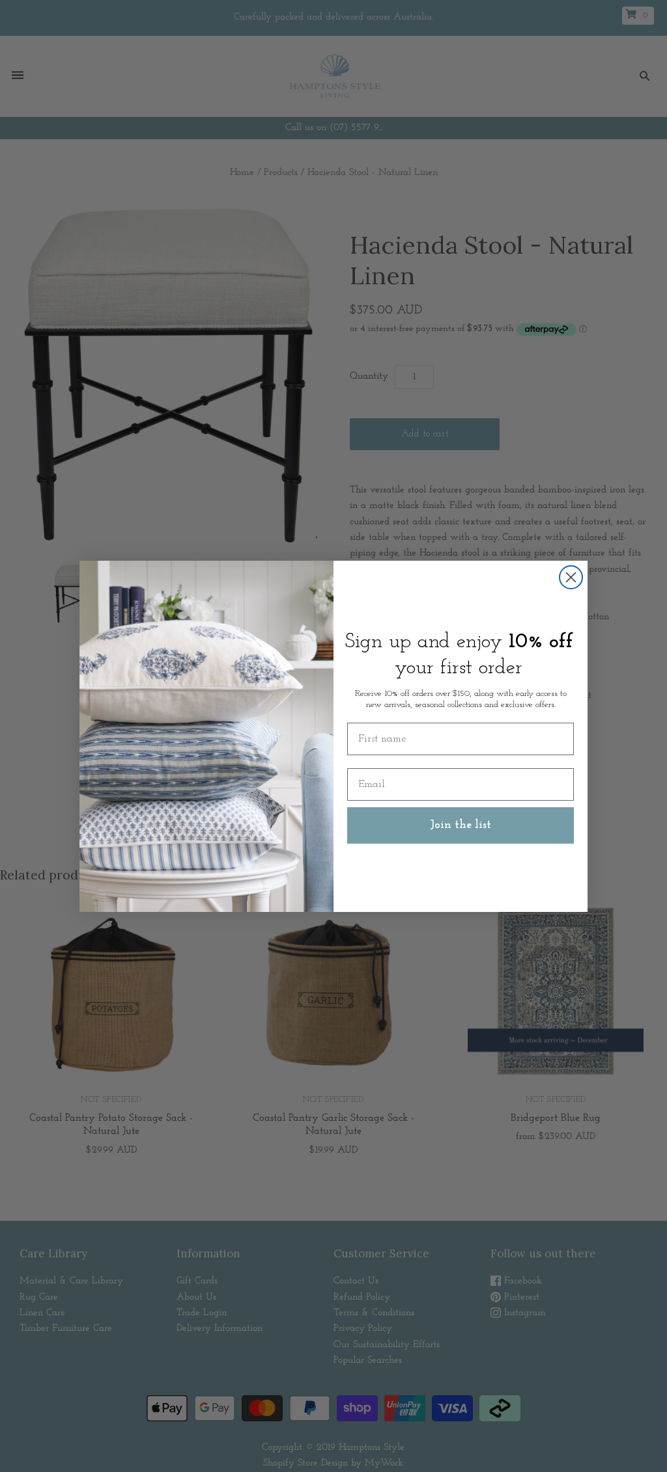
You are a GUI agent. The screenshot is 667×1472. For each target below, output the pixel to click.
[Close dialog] (571, 577)
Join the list (460, 825)
